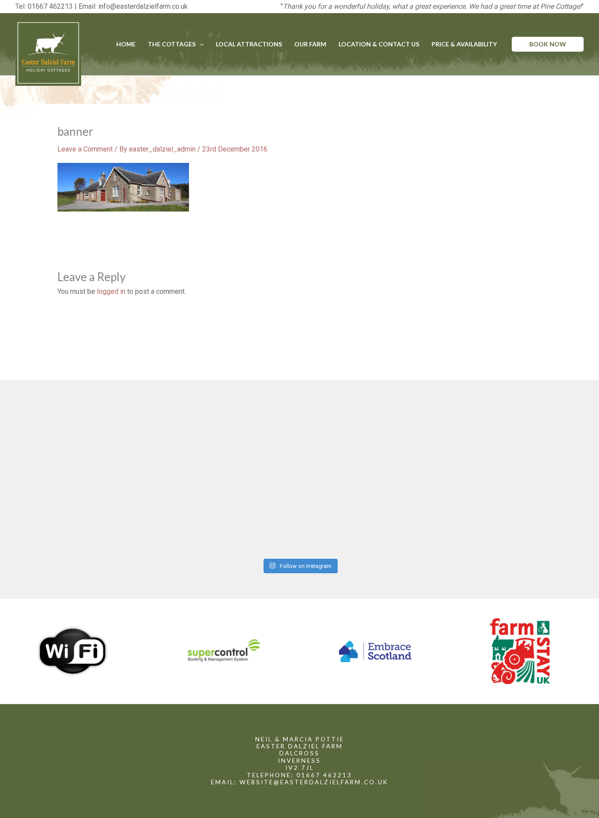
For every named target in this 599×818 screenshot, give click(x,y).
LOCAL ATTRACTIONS (249, 44)
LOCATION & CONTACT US (379, 44)
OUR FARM (310, 44)
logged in (111, 291)
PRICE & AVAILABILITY (464, 44)
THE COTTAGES (172, 44)
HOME (125, 44)
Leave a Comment (85, 149)
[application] (199, 44)
